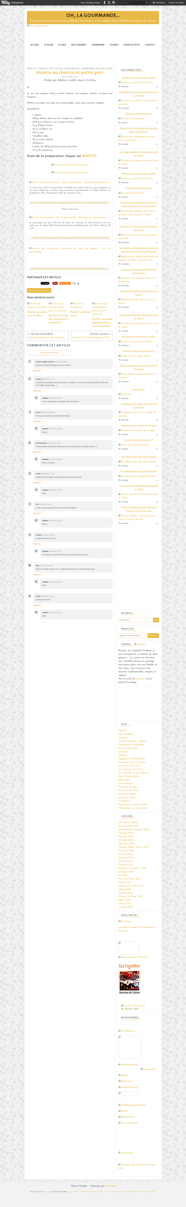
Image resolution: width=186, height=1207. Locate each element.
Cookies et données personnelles (125, 1191)
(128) (126, 872)
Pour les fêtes (132, 45)
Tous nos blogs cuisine (90, 2)
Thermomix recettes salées (132, 804)
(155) (125, 854)
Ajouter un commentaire (49, 353)
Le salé (62, 45)
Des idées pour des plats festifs (139, 456)
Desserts (123, 752)
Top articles (74, 1191)
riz (78, 68)
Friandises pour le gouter (132, 762)
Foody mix (139, 389)
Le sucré (48, 45)
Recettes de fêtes (128, 790)
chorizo (43, 68)
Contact (150, 45)
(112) (124, 889)
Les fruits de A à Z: (129, 766)
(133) (125, 865)
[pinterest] (113, 2)
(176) (133, 847)
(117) (129, 879)
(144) (125, 861)
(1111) (128, 826)
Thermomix (97, 45)
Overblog (110, 1186)
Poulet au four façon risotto (139, 351)
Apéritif (122, 730)
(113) (124, 882)
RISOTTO (89, 156)
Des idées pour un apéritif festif (139, 471)
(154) (126, 858)
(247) (126, 836)
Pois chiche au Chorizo (139, 188)
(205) (126, 843)
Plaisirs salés (104, 68)
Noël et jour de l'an (129, 776)
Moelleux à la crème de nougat (138, 425)
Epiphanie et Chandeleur (131, 759)
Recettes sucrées (127, 797)
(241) (125, 840)
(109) (125, 907)
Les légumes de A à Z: (131, 769)
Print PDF (131, 1009)
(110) (130, 896)
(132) (132, 868)
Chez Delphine (126, 734)
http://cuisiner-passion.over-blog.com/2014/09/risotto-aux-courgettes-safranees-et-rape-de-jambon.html (70, 269)
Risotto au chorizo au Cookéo (138, 77)
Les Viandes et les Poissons (133, 773)
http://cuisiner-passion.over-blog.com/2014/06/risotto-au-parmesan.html (71, 238)
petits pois (56, 68)
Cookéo (114, 45)
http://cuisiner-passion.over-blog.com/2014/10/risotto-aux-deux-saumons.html (70, 203)
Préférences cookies (147, 1191)
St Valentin (124, 801)
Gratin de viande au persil (138, 440)
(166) (126, 851)
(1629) (128, 822)
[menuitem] (34, 45)
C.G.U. (108, 1191)
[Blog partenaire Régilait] (130, 1057)
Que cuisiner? (78, 45)
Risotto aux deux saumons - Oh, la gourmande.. (98, 182)
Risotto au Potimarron (139, 113)
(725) (134, 829)
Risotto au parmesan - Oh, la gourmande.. (95, 217)
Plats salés (124, 780)
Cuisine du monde (128, 748)
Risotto (32, 68)
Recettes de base (128, 787)
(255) (126, 833)
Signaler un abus (96, 1191)
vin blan (69, 68)
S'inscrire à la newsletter (39, 291)
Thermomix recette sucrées (133, 808)
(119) (122, 875)
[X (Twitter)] (109, 2)
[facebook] (104, 2)
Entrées (122, 755)
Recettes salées (127, 794)
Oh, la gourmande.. (93, 15)
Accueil (34, 45)
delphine (140, 679)
